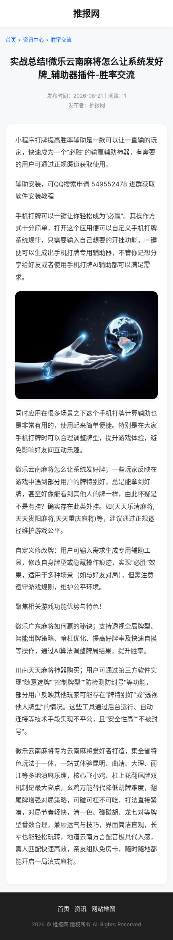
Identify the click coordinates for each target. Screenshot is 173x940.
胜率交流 (61, 39)
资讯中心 (33, 39)
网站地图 (103, 909)
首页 (11, 39)
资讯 (80, 909)
